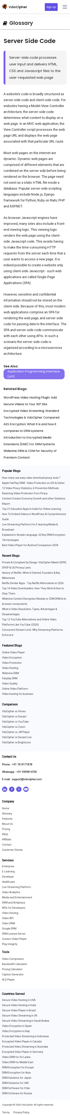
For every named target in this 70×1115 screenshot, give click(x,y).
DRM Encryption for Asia (16, 1072)
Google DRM (9, 928)
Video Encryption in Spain (17, 1025)
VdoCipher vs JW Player (16, 732)
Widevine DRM (10, 673)
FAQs (5, 834)
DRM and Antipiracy (13, 902)
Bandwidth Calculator (14, 964)
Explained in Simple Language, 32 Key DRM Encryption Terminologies (33, 537)
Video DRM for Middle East (17, 1062)
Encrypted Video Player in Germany (22, 1051)
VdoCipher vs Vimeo (14, 711)
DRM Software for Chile (16, 1088)
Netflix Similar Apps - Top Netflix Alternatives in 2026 (33, 583)
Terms (6, 1112)
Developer (8, 876)
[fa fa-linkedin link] (4, 790)
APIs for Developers (13, 907)
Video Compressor (13, 958)
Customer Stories (12, 849)
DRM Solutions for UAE (15, 1082)
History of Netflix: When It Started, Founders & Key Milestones (31, 575)
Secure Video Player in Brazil (19, 1010)
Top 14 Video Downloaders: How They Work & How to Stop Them (33, 591)
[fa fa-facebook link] (11, 790)
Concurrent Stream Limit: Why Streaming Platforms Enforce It (32, 632)
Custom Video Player (14, 938)
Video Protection (12, 662)
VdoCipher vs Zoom (13, 726)
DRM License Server (14, 933)
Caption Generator (13, 974)
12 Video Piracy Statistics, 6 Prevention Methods (30, 488)
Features (7, 818)
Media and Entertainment (17, 897)
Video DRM (8, 923)
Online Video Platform (15, 688)
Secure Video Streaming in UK (19, 1015)
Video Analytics (11, 892)
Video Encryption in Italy (16, 1031)
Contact (6, 844)
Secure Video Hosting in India (19, 1005)
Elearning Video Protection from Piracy (25, 493)
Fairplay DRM (9, 678)
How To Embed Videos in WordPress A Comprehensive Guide (34, 517)
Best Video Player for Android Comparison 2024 (30, 545)
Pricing (6, 829)
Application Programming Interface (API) (33, 374)
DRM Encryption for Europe (18, 1067)
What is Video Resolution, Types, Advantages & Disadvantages (29, 612)
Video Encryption (12, 657)
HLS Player (8, 979)
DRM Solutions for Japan (16, 1077)
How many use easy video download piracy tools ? (31, 477)
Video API (7, 918)
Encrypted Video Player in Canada (22, 1041)
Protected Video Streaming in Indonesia (25, 1036)
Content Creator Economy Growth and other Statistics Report (33, 501)
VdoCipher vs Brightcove (16, 742)
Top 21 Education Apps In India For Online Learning (31, 508)
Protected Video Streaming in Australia (25, 1046)
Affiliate (6, 839)
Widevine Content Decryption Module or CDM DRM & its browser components (34, 601)
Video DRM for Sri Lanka (16, 1057)
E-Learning (8, 871)
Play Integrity (9, 944)
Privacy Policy (21, 1112)
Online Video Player (13, 652)
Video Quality (10, 683)
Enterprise (8, 866)
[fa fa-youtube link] (26, 790)
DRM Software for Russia (17, 1093)
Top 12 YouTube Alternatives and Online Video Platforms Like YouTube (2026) (29, 622)
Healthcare (8, 881)
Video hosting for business (17, 693)
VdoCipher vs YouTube (15, 721)
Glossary (7, 813)
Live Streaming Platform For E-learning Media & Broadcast (30, 527)
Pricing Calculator (12, 969)
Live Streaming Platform (16, 887)
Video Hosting (10, 667)
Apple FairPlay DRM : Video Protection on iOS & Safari (33, 482)
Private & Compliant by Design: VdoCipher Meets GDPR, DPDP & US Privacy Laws (34, 565)
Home (5, 808)
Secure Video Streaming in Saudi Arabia (25, 1020)
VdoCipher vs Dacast (14, 716)
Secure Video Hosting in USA (19, 1000)
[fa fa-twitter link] (18, 790)
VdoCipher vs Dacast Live (17, 737)
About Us (7, 823)
